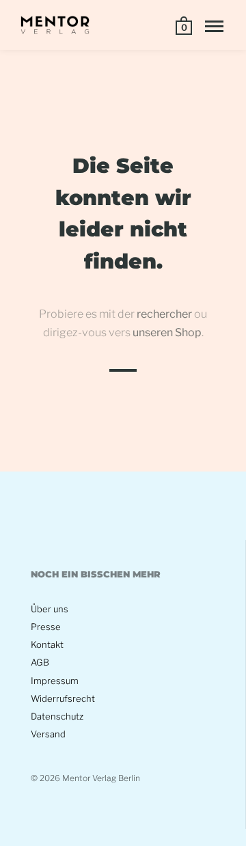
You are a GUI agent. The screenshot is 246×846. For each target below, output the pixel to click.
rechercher (164, 314)
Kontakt (47, 644)
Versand (48, 733)
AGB (40, 662)
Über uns (49, 608)
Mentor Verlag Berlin (101, 778)
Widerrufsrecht (63, 698)
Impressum (55, 680)
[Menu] (214, 26)
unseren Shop (167, 332)
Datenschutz (57, 716)
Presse (46, 626)
